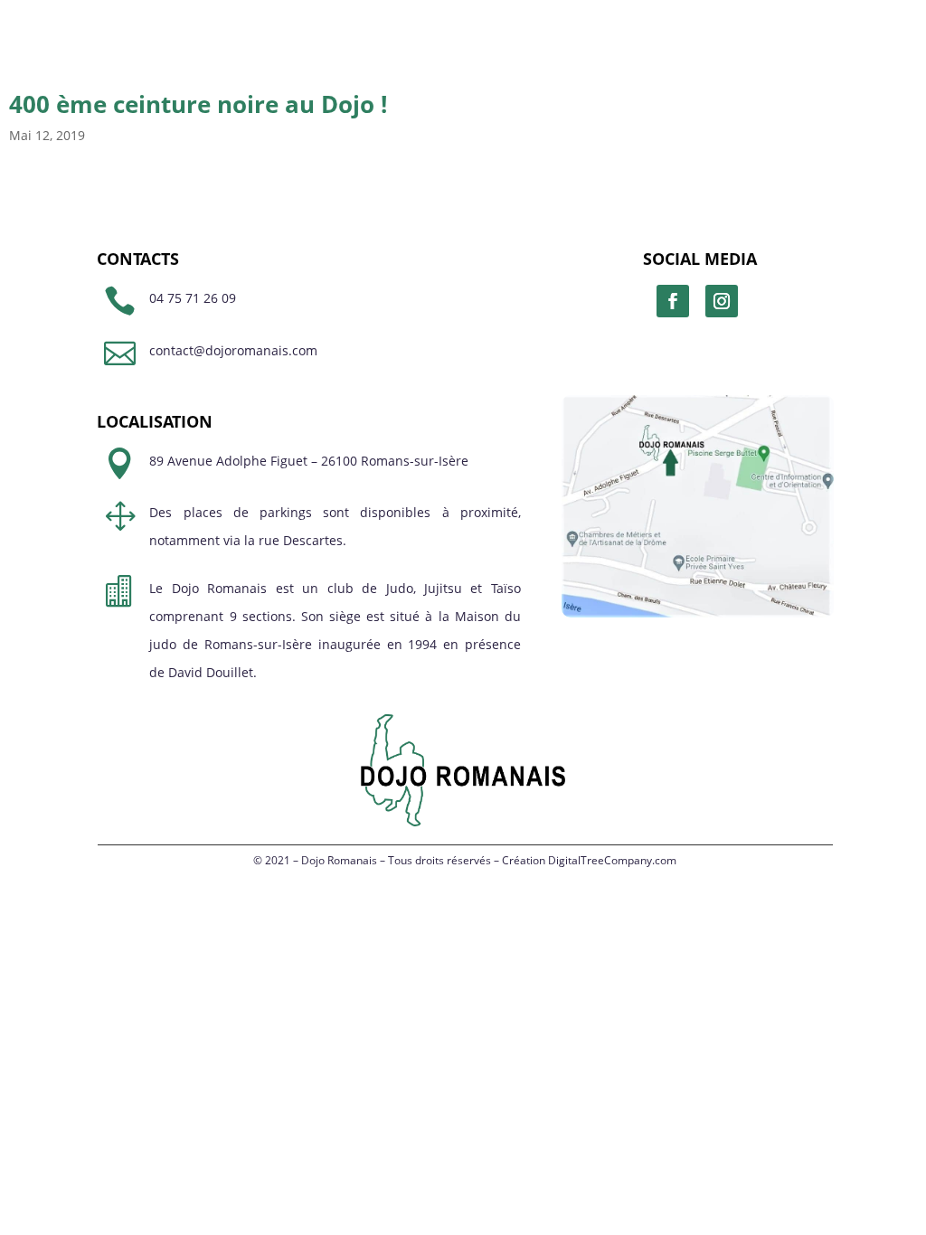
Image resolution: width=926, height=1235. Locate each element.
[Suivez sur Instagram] (721, 301)
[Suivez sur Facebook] (673, 301)
